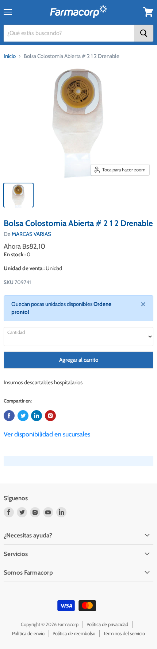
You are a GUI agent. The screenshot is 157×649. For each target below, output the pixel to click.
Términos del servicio (124, 633)
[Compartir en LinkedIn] (36, 415)
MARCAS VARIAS (31, 234)
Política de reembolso (74, 633)
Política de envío (28, 633)
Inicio (10, 56)
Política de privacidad (107, 624)
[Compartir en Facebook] (9, 415)
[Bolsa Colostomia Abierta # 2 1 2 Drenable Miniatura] (18, 195)
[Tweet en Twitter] (23, 415)
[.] (50, 415)
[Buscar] (143, 33)
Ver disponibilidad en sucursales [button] (47, 434)
